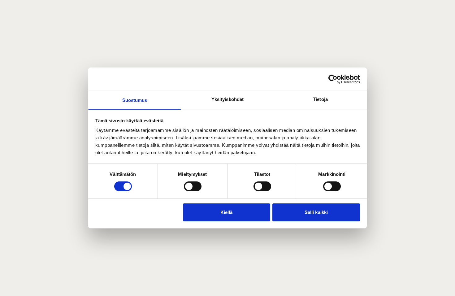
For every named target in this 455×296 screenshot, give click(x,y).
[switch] (193, 186)
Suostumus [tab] (134, 100)
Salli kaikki (316, 212)
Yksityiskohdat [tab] (227, 99)
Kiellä (226, 212)
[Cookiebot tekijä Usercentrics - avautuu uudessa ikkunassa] (333, 79)
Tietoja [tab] (320, 99)
